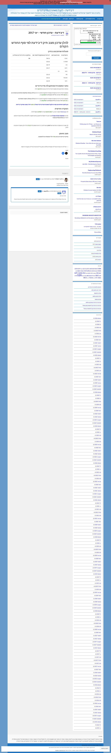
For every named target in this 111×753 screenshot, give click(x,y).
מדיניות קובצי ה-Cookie (60, 750)
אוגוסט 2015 (98, 722)
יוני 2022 (99, 469)
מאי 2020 (98, 546)
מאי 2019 (98, 583)
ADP (79, 268)
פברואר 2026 (98, 336)
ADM (76, 268)
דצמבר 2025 (98, 343)
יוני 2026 (99, 324)
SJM (100, 275)
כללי (100, 250)
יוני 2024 (99, 398)
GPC (76, 273)
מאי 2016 (98, 694)
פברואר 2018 (98, 629)
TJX (88, 277)
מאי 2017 (98, 657)
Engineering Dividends (94, 170)
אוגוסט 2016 (98, 685)
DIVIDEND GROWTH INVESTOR (91, 215)
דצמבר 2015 (98, 709)
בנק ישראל (63, 112)
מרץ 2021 (98, 515)
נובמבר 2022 (98, 453)
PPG (85, 275)
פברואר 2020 (98, 555)
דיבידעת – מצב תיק (68, 18)
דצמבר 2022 (98, 450)
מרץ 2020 (98, 552)
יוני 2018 (99, 617)
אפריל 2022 (98, 475)
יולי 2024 (99, 395)
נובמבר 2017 (98, 638)
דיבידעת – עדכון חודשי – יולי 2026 (91, 72)
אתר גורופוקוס (97, 293)
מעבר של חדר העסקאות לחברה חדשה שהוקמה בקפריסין (23, 25)
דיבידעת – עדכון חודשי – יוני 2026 (91, 83)
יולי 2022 (99, 466)
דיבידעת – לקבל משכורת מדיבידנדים (55, 10)
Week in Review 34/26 (95, 134)
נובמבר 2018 (98, 601)
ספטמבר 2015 (97, 718)
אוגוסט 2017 (98, 648)
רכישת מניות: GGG (95, 67)
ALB (83, 268)
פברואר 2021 (98, 518)
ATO (88, 268)
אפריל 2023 (98, 438)
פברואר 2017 (98, 666)
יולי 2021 (99, 503)
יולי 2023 (99, 429)
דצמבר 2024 (98, 380)
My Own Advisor (96, 140)
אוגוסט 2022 (98, 463)
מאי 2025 (98, 364)
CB (76, 271)
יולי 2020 (99, 540)
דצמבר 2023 (98, 413)
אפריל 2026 (98, 330)
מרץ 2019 (98, 589)
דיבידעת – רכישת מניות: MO (61, 25)
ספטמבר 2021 (97, 497)
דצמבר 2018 (98, 598)
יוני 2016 (99, 691)
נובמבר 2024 (98, 383)
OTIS (76, 275)
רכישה (99, 259)
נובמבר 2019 (98, 564)
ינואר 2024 (98, 410)
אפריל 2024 (98, 401)
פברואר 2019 (98, 592)
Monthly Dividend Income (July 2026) (91, 172)
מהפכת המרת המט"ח (58, 115)
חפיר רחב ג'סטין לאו (96, 290)
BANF (93, 268)
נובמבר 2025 (98, 346)
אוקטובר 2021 (97, 494)
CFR (84, 271)
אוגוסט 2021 (98, 500)
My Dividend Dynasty (95, 161)
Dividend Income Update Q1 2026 (92, 190)
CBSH (78, 271)
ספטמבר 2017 (97, 644)
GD (97, 271)
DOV (93, 271)
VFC (96, 278)
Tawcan (98, 121)
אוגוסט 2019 (98, 574)
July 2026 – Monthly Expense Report (91, 164)
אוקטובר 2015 (97, 715)
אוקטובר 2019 (97, 567)
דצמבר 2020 (98, 524)
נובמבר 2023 (98, 416)
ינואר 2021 (98, 521)
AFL (81, 268)
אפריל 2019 (98, 586)
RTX (92, 275)
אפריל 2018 (98, 623)
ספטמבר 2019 (97, 571)
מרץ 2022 (98, 478)
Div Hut (99, 187)
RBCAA (89, 275)
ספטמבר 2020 (97, 534)
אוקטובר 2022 (97, 457)
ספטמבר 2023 (97, 423)
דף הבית (99, 18)
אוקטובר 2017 (97, 641)
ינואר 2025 (98, 376)
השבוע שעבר (98, 244)
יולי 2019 (99, 577)
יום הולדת (98, 247)
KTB (86, 273)
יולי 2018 (99, 614)
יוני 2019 (99, 580)
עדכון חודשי (79, 18)
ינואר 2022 (98, 484)
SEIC (97, 275)
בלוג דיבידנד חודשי (95, 179)
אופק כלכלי (98, 224)
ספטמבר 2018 (97, 608)
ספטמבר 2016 (97, 681)
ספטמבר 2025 (97, 352)
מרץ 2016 (98, 700)
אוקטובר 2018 (97, 604)
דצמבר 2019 (98, 561)
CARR (99, 269)
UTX (94, 277)
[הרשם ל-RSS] (9, 6)
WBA (99, 278)
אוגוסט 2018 (98, 611)
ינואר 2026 (98, 339)
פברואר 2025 (98, 373)
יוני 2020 (99, 543)
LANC (89, 273)
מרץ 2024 (98, 404)
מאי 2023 (98, 435)
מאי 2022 (98, 472)
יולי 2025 (99, 358)
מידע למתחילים (90, 18)
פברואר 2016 (98, 703)
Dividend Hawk (96, 132)
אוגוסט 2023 (98, 426)
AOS (86, 268)
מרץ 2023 (98, 441)
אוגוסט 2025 (98, 355)
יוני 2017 (99, 654)
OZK (79, 275)
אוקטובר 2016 (97, 678)
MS (97, 273)
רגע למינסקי (98, 209)
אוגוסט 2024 (98, 392)
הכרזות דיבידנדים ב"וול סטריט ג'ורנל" (92, 308)
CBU (82, 271)
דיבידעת (58, 35)
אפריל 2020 (98, 549)
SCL (94, 275)
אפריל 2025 (98, 367)
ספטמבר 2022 (97, 460)
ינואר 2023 (98, 447)
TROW (91, 278)
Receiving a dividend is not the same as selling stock (88, 218)
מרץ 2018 (98, 626)
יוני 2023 (99, 432)
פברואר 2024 (98, 407)
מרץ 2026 (98, 333)
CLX (87, 271)
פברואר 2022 (98, 481)
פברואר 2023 (98, 444)
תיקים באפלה (97, 206)
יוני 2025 (99, 361)
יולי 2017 (99, 651)
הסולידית (98, 196)
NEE (100, 273)
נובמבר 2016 (98, 675)
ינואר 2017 (98, 669)
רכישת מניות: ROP (95, 77)
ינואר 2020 (98, 558)
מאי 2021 (98, 509)
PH (82, 275)
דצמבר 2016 (98, 672)
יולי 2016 (99, 688)
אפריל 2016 (98, 697)
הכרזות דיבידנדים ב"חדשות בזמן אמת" (91, 305)
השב (38, 179)
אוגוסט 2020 (98, 537)
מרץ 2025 (98, 370)
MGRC (94, 273)
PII (84, 275)
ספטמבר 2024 (97, 389)
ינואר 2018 (98, 632)
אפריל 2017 (98, 660)
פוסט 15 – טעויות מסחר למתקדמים (92, 226)
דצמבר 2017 (98, 635)
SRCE (85, 278)
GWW (80, 273)
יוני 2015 (99, 728)
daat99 (62, 35)
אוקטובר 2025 (97, 349)
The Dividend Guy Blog (94, 151)
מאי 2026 (98, 327)
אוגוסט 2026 (98, 318)
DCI (90, 271)
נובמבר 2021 (98, 490)
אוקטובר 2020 (97, 530)
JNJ (84, 273)
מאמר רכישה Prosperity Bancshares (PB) (91, 181)
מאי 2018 (98, 620)
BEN (96, 268)
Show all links (97, 232)
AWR (91, 268)
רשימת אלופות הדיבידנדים (94, 287)
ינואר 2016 (98, 706)
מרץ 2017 (98, 663)
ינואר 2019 (98, 595)
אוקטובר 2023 (97, 420)
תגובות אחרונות (97, 96)
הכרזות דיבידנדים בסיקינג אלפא (93, 302)
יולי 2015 (99, 725)
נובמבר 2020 (98, 527)
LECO (92, 273)
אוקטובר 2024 (97, 386)
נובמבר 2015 (98, 712)
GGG (99, 271)
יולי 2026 (99, 321)
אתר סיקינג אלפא (97, 296)
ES (95, 271)
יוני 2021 (99, 506)
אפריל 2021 (98, 512)
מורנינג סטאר (98, 299)
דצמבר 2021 (98, 487)
